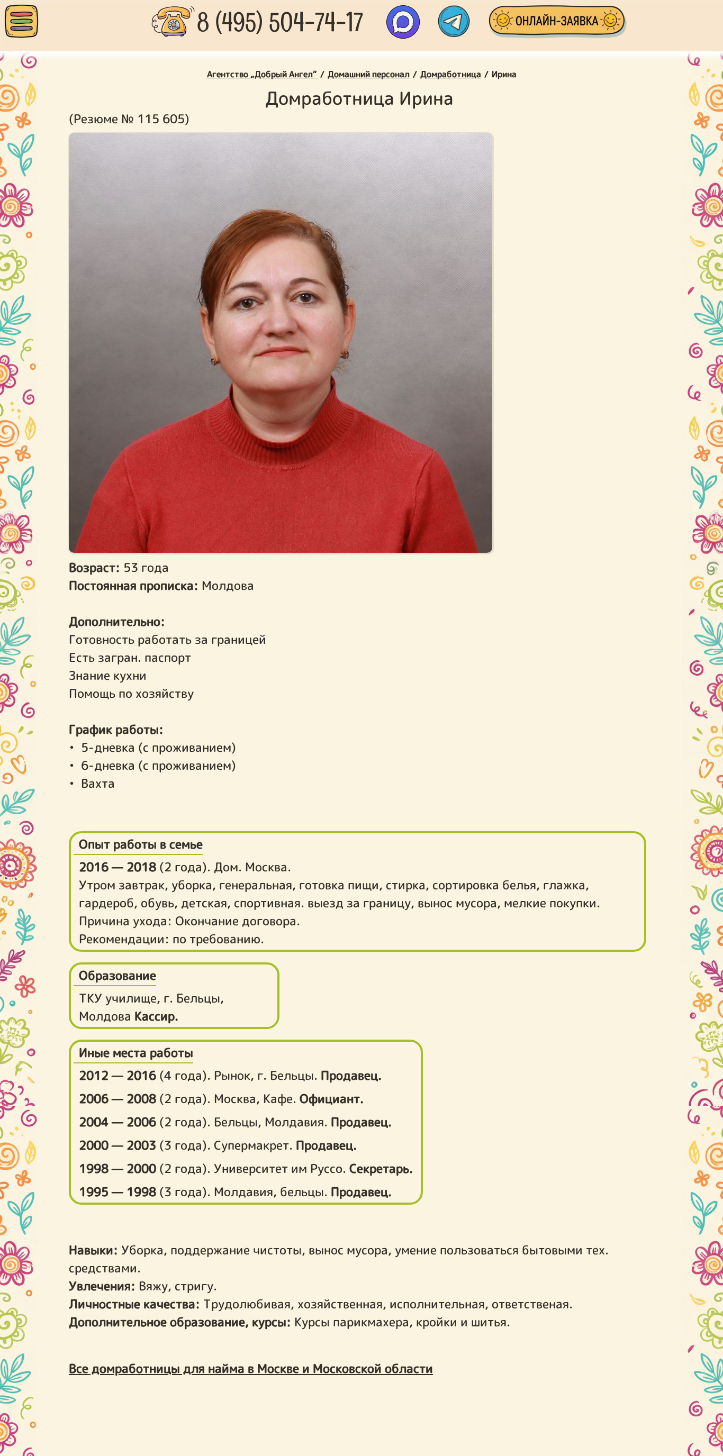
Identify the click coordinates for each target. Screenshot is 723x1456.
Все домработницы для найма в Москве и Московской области (251, 1368)
